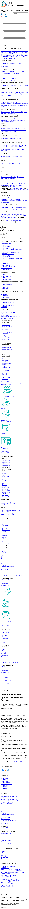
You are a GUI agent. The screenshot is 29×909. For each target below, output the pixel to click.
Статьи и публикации (14, 199)
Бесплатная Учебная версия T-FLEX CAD (12, 147)
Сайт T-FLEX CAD (6, 876)
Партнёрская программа (7, 566)
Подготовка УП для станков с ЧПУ (10, 105)
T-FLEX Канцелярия (22, 55)
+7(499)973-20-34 (5, 827)
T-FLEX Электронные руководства (13, 57)
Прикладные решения (5, 340)
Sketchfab (8, 185)
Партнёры (13, 177)
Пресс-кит (24, 200)
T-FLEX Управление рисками (14, 54)
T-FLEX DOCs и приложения (6, 464)
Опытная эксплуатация (7, 840)
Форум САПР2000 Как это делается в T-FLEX (8, 883)
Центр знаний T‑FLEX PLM (8, 131)
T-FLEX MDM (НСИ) (10, 52)
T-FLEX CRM (4, 56)
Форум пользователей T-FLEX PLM (10, 163)
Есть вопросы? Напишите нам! (5, 453)
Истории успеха (5, 819)
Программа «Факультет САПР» (9, 118)
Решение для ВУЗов (6, 803)
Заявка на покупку (18, 170)
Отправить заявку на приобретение (10, 94)
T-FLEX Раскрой (19, 91)
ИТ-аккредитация (5, 202)
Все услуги (5, 451)
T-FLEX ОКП (11, 80)
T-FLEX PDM (6, 246)
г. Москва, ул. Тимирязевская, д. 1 (14, 220)
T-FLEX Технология (6, 78)
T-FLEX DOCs (19, 51)
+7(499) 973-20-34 (12, 186)
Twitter (24, 183)
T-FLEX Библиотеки (19, 65)
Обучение (22, 120)
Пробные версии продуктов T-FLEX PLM (13, 94)
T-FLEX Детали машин (7, 277)
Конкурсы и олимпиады (5, 375)
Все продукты (24, 92)
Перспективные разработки (8, 200)
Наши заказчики (12, 197)
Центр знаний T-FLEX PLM (4, 447)
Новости (24, 197)
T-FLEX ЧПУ (4, 785)
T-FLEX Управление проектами (17, 54)
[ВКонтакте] (3, 770)
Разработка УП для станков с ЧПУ (6, 421)
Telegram (21, 185)
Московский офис (6, 177)
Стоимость (4, 170)
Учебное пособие (5, 873)
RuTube (9, 183)
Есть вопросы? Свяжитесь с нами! (6, 382)
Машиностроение (5, 112)
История (19, 197)
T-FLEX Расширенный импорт (12, 64)
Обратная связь (11, 178)
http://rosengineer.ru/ (17, 761)
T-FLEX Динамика (15, 72)
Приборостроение (16, 112)
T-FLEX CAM (4, 85)
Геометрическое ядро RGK (8, 312)
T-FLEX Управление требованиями (12, 249)
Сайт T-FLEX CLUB (6, 878)
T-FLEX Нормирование (18, 78)
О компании (4, 197)
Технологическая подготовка (20, 103)
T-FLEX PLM (4, 102)
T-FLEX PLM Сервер (14, 56)
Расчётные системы (6, 103)
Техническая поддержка (12, 120)
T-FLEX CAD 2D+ (14, 63)
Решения (3, 227)
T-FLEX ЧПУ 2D (13, 85)
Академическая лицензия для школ (6, 367)
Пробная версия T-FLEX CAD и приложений (13, 145)
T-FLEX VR (17, 92)
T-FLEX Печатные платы (8, 91)
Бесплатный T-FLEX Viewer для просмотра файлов (13, 148)
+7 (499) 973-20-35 (22, 186)
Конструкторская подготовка (16, 102)
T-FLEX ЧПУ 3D (23, 85)
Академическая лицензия (6, 363)
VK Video (14, 183)
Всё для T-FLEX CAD (5, 495)
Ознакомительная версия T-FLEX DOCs (12, 870)
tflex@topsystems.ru (18, 188)
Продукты (4, 226)
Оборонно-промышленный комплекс (14, 112)
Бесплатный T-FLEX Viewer (8, 875)
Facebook (19, 183)
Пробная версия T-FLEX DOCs (9, 146)
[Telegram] (8, 770)
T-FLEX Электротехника (13, 91)
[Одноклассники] (5, 770)
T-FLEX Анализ (5, 72)
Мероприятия (4, 199)
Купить (3, 231)
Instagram (3, 185)
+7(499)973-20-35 (5, 829)
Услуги (3, 229)
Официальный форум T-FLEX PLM (10, 881)
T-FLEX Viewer (5, 269)
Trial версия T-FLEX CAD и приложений (12, 869)
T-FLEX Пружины (14, 73)
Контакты (4, 233)
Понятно (3, 907)
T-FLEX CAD (4, 63)
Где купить (10, 170)
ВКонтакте (4, 183)
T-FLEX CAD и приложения (8, 138)
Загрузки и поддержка (7, 230)
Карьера (18, 200)
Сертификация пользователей (17, 130)
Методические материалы (8, 121)
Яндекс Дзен (14, 185)
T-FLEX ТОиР (5, 287)
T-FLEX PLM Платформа (8, 51)
